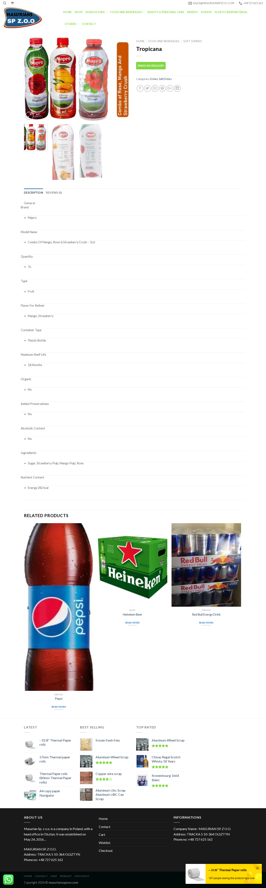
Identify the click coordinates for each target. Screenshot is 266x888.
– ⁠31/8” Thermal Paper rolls (228, 870)
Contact (89, 24)
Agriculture (95, 12)
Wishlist (104, 843)
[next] (122, 79)
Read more (59, 706)
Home (67, 12)
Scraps (206, 12)
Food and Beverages (126, 12)
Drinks (154, 79)
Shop (79, 12)
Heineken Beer (132, 614)
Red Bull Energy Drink (206, 614)
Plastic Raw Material (231, 12)
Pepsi (58, 698)
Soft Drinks (192, 41)
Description (33, 192)
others (70, 24)
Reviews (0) (54, 192)
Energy (192, 12)
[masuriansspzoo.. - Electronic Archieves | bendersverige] (30, 17)
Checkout (106, 850)
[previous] (31, 79)
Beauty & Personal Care (166, 12)
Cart (102, 834)
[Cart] (12, 3)
